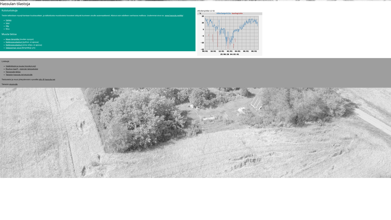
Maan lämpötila (13, 39)
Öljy (7, 26)
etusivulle (13, 84)
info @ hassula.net (47, 79)
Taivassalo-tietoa (13, 72)
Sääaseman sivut (13, 48)
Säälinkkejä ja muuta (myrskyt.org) (21, 66)
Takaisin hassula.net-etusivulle (19, 75)
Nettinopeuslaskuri (14, 42)
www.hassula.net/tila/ (174, 15)
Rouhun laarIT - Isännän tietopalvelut (22, 69)
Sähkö (8, 20)
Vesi (7, 23)
